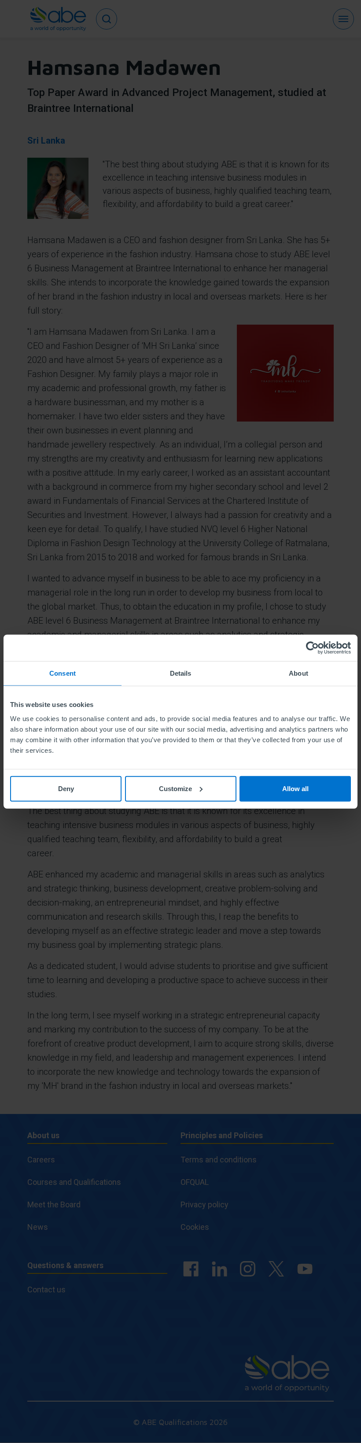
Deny (66, 788)
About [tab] (298, 673)
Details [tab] (181, 673)
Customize (175, 788)
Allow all (295, 788)
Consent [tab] (62, 673)
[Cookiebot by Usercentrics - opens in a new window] (312, 648)
